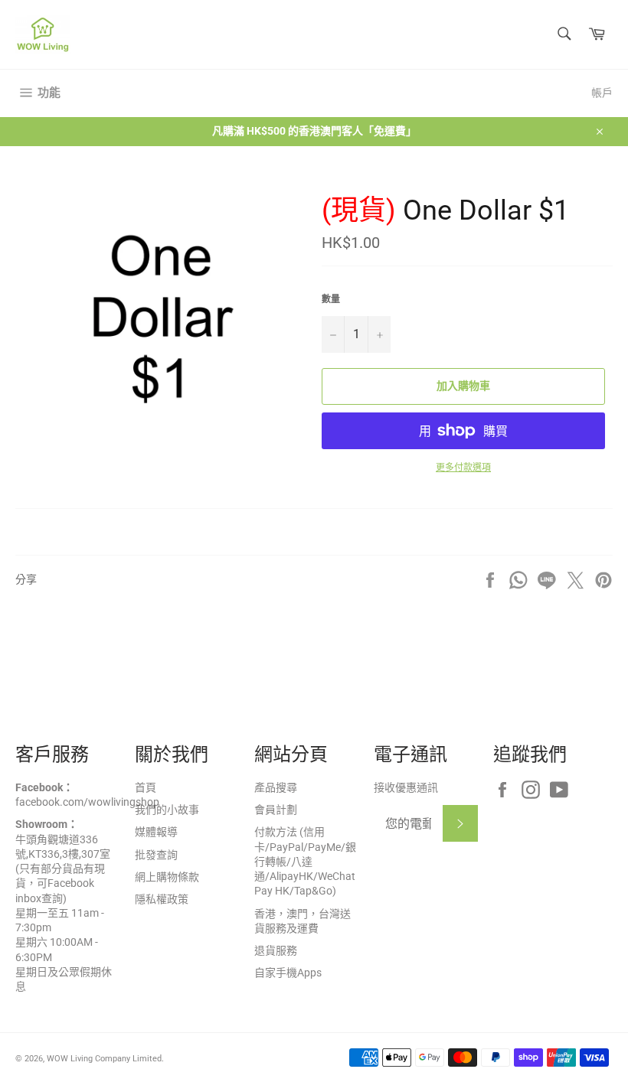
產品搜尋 (275, 787)
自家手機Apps (288, 972)
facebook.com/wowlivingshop (87, 802)
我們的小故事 (167, 809)
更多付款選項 (463, 467)
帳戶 (602, 92)
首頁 (145, 787)
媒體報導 (156, 832)
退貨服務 (275, 950)
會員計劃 (275, 809)
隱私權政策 (161, 899)
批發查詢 (156, 855)
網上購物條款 (167, 877)
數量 (331, 299)
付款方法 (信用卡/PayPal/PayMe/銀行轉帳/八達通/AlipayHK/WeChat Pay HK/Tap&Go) (305, 861)
